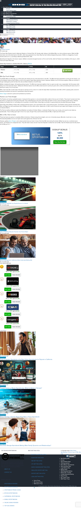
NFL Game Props (10, 31)
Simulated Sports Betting (39, 470)
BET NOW (7, 275)
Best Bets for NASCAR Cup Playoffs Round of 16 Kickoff (14, 203)
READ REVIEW (16, 275)
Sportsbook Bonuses (11, 487)
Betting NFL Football (11, 21)
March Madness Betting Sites (40, 467)
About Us (7, 469)
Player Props (6, 24)
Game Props (6, 29)
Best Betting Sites (7, 7)
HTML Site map (73, 486)
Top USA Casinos (9, 505)
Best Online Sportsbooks (6, 42)
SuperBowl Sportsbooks (12, 496)
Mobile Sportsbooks (10, 499)
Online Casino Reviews (11, 502)
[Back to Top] (34, 487)
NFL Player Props (10, 26)
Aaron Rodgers (12, 121)
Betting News (6, 18)
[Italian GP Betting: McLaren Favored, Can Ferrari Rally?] (40, 217)
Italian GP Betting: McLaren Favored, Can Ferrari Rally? (14, 231)
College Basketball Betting (12, 23)
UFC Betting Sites (36, 464)
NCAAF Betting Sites (37, 457)
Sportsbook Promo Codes (12, 490)
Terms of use (71, 452)
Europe (8, 9)
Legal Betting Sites (11, 16)
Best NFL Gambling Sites (38, 454)
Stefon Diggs (3, 93)
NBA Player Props (10, 27)
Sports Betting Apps (11, 10)
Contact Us (7, 472)
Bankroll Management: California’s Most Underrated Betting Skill (16, 260)
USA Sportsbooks (7, 12)
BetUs (30, 64)
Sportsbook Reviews (10, 483)
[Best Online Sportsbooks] (40, 4)
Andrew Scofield (6, 49)
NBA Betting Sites (36, 461)
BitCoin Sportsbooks (10, 493)
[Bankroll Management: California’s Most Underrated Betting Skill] (40, 246)
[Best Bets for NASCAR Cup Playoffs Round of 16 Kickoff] (40, 189)
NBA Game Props (10, 32)
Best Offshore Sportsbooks (10, 13)
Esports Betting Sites (38, 473)
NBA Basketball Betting (12, 20)
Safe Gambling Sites (8, 15)
